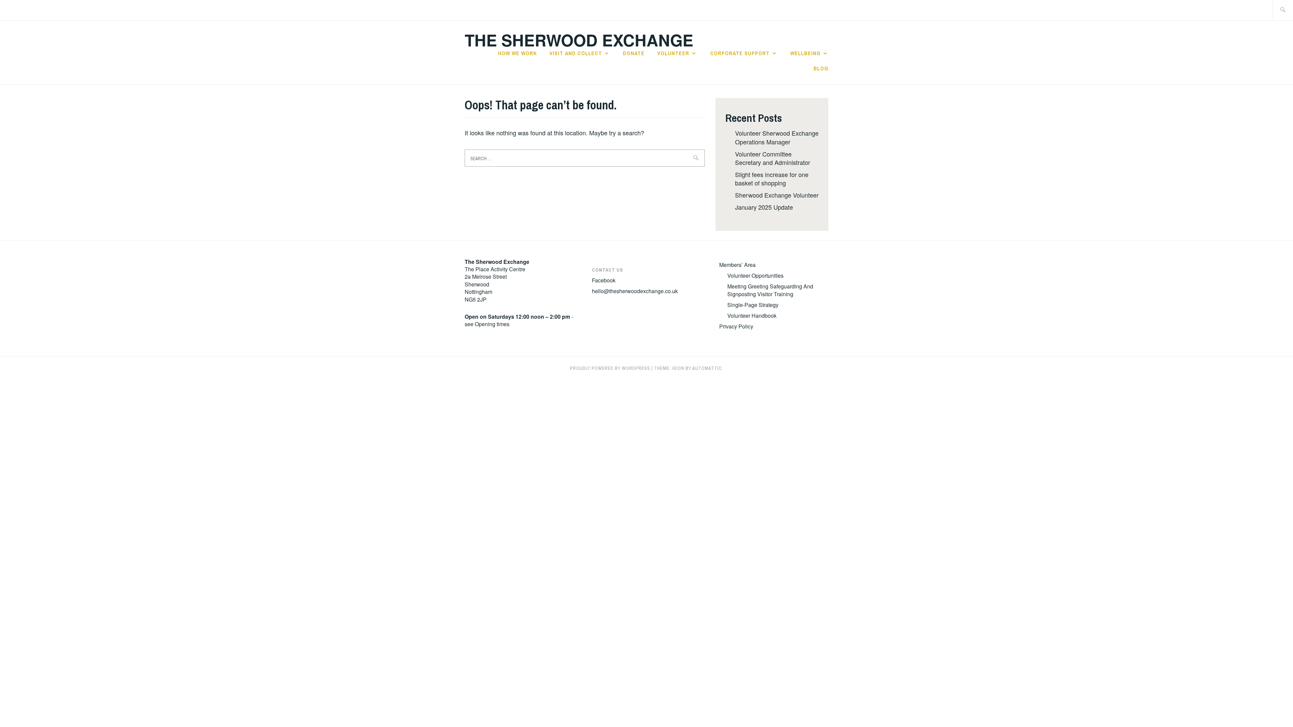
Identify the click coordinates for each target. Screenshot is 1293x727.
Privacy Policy (736, 326)
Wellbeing (805, 53)
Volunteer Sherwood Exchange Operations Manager (777, 137)
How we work (517, 53)
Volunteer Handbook (751, 315)
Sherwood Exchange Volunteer (777, 195)
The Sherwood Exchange (579, 39)
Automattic (707, 368)
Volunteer (673, 53)
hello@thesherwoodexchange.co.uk (635, 291)
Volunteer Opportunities (755, 275)
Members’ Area (737, 265)
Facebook (604, 280)
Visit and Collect (576, 53)
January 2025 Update (764, 207)
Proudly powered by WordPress (610, 368)
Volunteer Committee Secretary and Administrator (772, 158)
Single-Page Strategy (752, 305)
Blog (821, 68)
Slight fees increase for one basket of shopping (771, 178)
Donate (633, 53)
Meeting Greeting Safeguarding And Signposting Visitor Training (770, 290)
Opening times (492, 324)
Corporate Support (740, 53)
